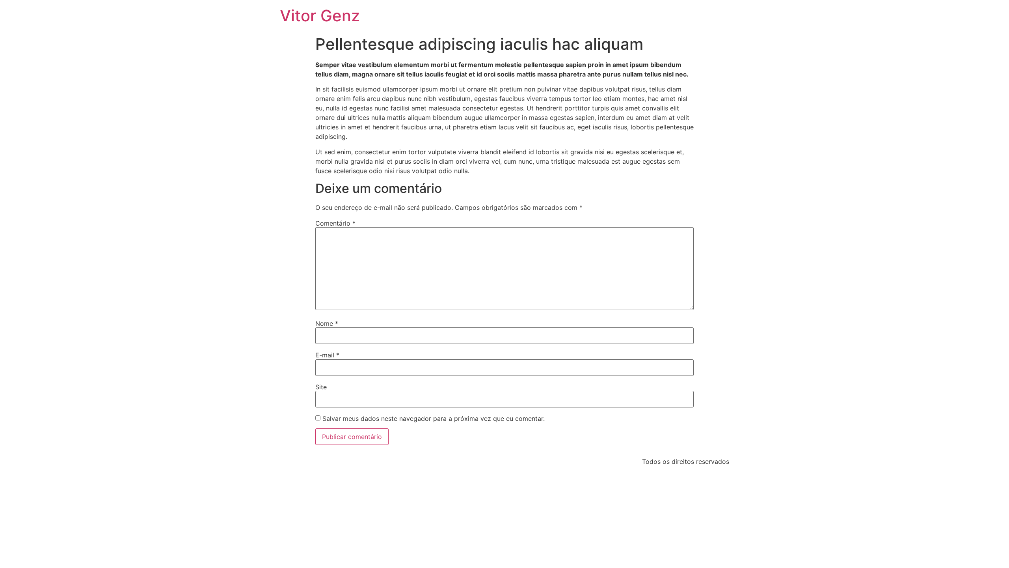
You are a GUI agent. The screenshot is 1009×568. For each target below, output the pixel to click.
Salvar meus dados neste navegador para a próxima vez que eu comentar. (433, 418)
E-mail (327, 355)
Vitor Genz (320, 15)
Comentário (335, 223)
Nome (326, 323)
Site (321, 387)
